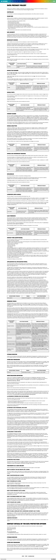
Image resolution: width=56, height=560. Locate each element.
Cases (13, 1)
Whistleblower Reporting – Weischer (13, 380)
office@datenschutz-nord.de (13, 532)
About (17, 1)
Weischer (2, 0)
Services (10, 1)
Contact (20, 1)
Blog (15, 1)
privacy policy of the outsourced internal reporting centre (24, 394)
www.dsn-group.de (12, 531)
